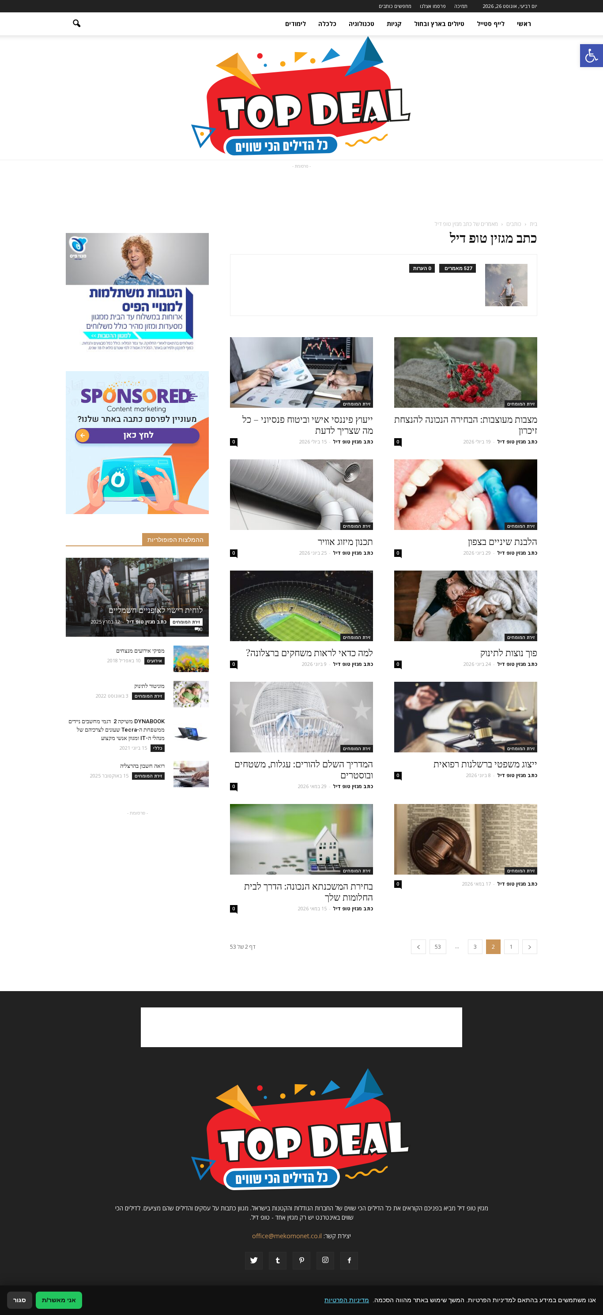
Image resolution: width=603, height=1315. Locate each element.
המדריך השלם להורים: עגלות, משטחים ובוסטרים (303, 769)
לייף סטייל (491, 23)
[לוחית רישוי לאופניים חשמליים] (137, 597)
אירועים (154, 661)
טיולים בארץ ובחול (439, 23)
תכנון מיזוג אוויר (345, 541)
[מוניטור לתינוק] (191, 694)
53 (438, 947)
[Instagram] (325, 1261)
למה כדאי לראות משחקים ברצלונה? (309, 652)
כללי (157, 748)
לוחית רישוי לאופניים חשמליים (156, 610)
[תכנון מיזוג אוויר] (301, 494)
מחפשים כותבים (395, 6)
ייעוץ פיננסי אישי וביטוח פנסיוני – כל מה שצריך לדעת (307, 424)
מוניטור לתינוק (149, 686)
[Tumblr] (277, 1261)
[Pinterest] (301, 1261)
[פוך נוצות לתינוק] (465, 606)
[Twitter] (254, 1261)
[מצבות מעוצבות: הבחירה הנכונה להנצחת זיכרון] (465, 372)
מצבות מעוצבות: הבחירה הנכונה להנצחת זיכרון (465, 424)
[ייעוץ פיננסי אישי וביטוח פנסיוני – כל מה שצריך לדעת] (301, 372)
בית (533, 224)
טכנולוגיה (361, 23)
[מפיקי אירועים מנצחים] (191, 659)
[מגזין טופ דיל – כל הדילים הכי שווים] (301, 97)
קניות (394, 23)
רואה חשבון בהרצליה (142, 766)
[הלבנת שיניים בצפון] (465, 494)
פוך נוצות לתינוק (508, 652)
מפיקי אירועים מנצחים (140, 650)
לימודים (295, 23)
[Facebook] (349, 1261)
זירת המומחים (521, 404)
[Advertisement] (301, 190)
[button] (591, 55)
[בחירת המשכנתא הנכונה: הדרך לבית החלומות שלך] (301, 839)
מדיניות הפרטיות (346, 1300)
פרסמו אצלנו (433, 6)
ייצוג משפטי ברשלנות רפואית (485, 763)
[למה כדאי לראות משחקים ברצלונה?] (301, 606)
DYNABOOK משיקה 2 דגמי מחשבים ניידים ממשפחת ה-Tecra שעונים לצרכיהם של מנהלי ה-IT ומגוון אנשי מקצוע (116, 729)
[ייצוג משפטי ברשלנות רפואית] (465, 717)
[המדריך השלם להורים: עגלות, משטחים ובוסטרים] (301, 717)
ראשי (524, 23)
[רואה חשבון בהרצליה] (191, 774)
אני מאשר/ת (59, 1300)
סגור (19, 1300)
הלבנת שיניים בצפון (502, 541)
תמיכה (460, 6)
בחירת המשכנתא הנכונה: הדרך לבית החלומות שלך (308, 891)
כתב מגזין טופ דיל (517, 441)
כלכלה (327, 23)
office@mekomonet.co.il (287, 1236)
